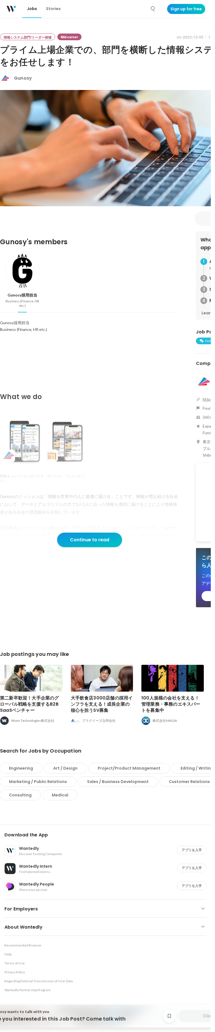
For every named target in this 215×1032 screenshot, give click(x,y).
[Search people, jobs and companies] (153, 9)
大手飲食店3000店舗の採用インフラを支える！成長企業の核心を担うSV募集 (102, 704)
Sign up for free (186, 9)
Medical (60, 795)
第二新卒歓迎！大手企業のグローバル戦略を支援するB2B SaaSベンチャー (29, 704)
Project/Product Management (129, 768)
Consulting (20, 795)
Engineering (21, 768)
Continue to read (89, 540)
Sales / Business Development (118, 781)
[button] (107, 835)
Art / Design (65, 768)
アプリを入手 (192, 850)
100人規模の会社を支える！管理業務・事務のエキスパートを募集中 (170, 704)
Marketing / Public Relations (38, 781)
